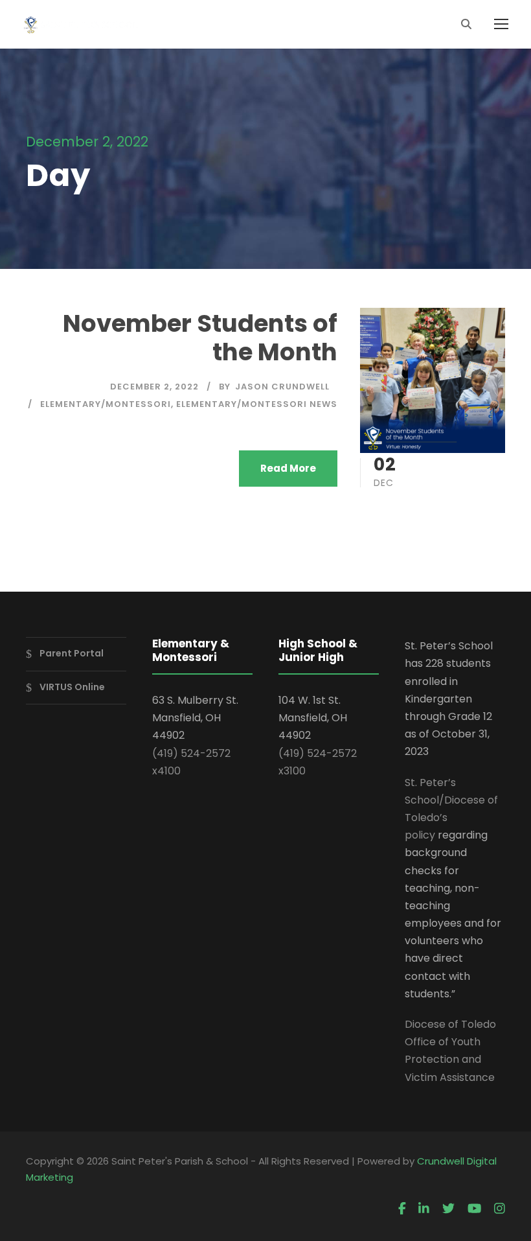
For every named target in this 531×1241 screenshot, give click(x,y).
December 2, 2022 (154, 386)
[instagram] (499, 1209)
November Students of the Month (200, 338)
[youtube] (474, 1209)
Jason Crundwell (282, 386)
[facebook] (402, 1209)
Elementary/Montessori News (256, 404)
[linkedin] (423, 1209)
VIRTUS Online (72, 686)
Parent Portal (72, 653)
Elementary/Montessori (105, 404)
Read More (288, 468)
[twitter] (448, 1209)
